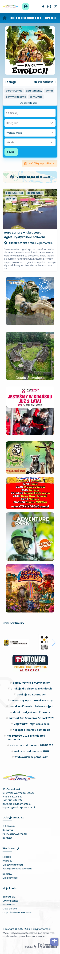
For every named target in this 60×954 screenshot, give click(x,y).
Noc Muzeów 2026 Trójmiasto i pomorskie (26, 737)
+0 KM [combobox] (10, 142)
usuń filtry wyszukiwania (42, 163)
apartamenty (34, 90)
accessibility (54, 941)
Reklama (8, 830)
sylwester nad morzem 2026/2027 (31, 745)
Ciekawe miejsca (13, 864)
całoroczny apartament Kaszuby (31, 700)
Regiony (7, 874)
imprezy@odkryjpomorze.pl (19, 807)
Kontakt (7, 838)
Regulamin (9, 904)
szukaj (11, 151)
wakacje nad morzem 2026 (31, 751)
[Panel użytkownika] (25, 6)
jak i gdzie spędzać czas (25, 18)
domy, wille (35, 96)
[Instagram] (49, 6)
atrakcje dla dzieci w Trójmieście (31, 688)
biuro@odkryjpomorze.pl (17, 804)
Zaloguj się (9, 896)
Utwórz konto (10, 900)
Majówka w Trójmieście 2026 (31, 724)
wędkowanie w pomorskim (31, 757)
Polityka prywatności (15, 834)
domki (49, 90)
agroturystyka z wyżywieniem (31, 682)
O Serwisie (9, 826)
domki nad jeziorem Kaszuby (31, 712)
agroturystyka (14, 90)
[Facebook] (43, 6)
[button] (6, 642)
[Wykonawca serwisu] (40, 945)
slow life (11, 198)
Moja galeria (10, 908)
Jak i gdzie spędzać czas (17, 868)
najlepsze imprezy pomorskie (31, 730)
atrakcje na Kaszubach (31, 694)
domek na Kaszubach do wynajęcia (31, 706)
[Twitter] (55, 6)
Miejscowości (10, 877)
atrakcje (50, 18)
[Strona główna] (5, 18)
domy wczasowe (16, 96)
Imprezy (7, 860)
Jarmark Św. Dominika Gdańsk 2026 (31, 718)
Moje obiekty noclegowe (17, 912)
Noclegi (7, 856)
